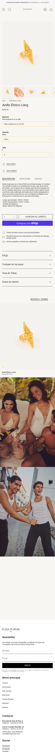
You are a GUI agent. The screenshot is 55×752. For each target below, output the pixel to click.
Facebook (6, 746)
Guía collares (11, 171)
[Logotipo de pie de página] (11, 630)
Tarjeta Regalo (8, 699)
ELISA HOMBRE (27, 440)
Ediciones (6, 695)
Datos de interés (10, 282)
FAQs (5, 255)
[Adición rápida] (3, 366)
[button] (10, 9)
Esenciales (6, 687)
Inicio (4, 100)
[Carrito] (51, 9)
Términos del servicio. (18, 671)
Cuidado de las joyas (12, 264)
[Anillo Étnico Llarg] (27, 336)
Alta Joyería (6, 691)
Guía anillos (11, 164)
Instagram (6, 749)
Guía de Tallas (9, 273)
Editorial (5, 703)
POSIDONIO (27, 434)
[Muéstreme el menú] (3, 9)
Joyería (5, 683)
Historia (5, 707)
